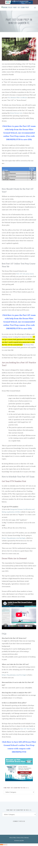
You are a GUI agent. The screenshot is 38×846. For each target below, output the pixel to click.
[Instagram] (20, 825)
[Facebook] (12, 825)
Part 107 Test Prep (26, 729)
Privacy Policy (13, 837)
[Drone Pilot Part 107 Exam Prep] (15, 7)
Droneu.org (18, 840)
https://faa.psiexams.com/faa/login (13, 538)
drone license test (16, 113)
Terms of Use (20, 837)
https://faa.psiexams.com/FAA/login (14, 675)
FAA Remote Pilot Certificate (17, 98)
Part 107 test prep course (25, 274)
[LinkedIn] (24, 825)
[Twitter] (16, 825)
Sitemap (26, 837)
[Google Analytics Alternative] (3, 845)
